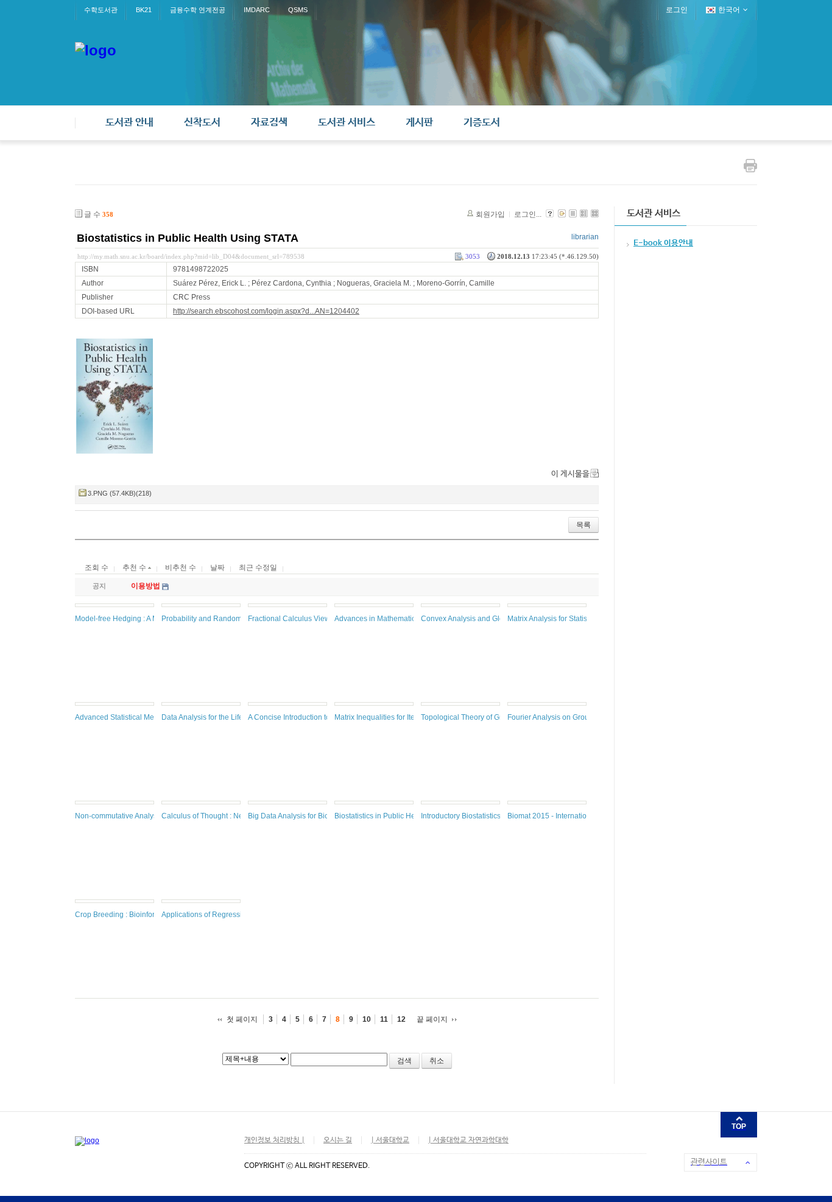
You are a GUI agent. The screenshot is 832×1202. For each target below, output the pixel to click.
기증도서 (482, 122)
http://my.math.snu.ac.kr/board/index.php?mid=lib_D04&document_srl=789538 (191, 256)
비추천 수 (180, 567)
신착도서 (202, 122)
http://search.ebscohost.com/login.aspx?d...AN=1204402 (266, 311)
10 (366, 1019)
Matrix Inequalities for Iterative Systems (398, 717)
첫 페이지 (242, 1019)
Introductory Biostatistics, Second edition (487, 816)
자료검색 (269, 122)
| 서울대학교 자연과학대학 (468, 1140)
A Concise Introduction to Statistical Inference (322, 717)
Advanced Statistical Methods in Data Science (151, 717)
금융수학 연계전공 (197, 9)
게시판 (419, 122)
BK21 (144, 9)
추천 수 (135, 567)
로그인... (527, 214)
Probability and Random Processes (219, 618)
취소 (436, 1060)
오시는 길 (337, 1140)
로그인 (677, 9)
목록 (583, 525)
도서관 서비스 (346, 122)
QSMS (298, 9)
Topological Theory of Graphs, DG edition (489, 717)
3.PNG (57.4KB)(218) (120, 493)
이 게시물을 (570, 474)
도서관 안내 (129, 122)
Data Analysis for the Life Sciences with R (229, 717)
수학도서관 (101, 9)
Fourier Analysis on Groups (552, 717)
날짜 (217, 567)
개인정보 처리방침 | (274, 1140)
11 (384, 1019)
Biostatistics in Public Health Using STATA (187, 238)
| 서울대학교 (390, 1140)
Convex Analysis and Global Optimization (489, 618)
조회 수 (96, 567)
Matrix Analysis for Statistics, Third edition (575, 618)
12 (401, 1019)
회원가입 (490, 214)
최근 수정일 (258, 567)
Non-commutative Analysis (119, 816)
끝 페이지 (432, 1019)
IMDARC (257, 9)
